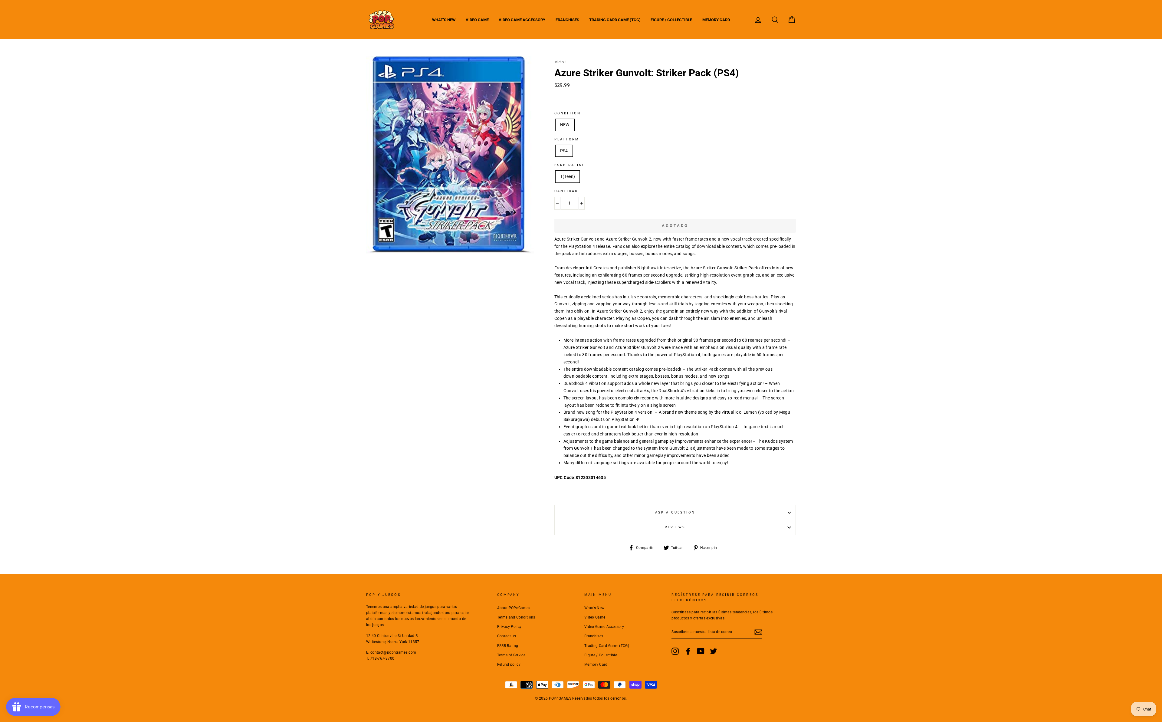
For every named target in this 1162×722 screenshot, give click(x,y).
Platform (566, 139)
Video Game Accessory (522, 20)
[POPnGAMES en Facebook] (688, 651)
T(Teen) (567, 176)
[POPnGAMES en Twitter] (713, 651)
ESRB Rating (507, 646)
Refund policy (509, 664)
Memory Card (716, 20)
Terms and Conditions (516, 617)
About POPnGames (513, 608)
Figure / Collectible (671, 20)
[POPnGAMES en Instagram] (675, 651)
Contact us (506, 636)
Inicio (559, 62)
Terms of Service (511, 655)
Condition (567, 113)
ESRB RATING (570, 165)
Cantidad (566, 191)
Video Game (477, 20)
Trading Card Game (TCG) (615, 20)
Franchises (567, 20)
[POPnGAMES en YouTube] (700, 651)
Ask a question (675, 512)
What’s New (443, 20)
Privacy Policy (509, 627)
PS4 (564, 150)
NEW (565, 124)
